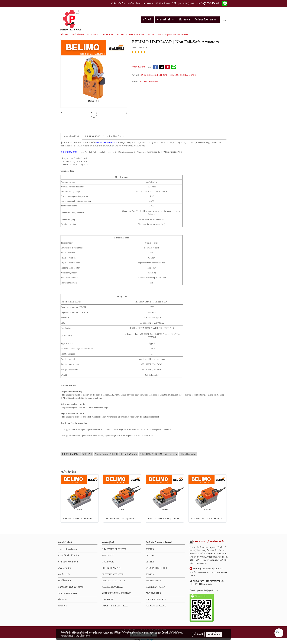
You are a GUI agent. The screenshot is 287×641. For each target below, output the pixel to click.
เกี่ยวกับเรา (184, 19)
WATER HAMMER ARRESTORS (116, 593)
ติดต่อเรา (62, 606)
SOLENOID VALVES (111, 568)
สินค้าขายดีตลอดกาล (68, 562)
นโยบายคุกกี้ (85, 635)
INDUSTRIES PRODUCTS (114, 549)
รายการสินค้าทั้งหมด (67, 549)
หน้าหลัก (147, 19)
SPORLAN (150, 574)
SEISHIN (150, 549)
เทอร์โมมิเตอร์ (64, 581)
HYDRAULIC (108, 562)
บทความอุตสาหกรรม (67, 593)
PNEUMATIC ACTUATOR (113, 581)
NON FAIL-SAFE (188, 75)
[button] (224, 19)
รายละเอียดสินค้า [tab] (71, 136)
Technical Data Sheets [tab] (113, 136)
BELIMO (174, 75)
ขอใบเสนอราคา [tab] (91, 136)
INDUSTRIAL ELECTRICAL (154, 75)
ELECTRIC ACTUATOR (113, 574)
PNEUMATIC (108, 555)
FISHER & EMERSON (156, 599)
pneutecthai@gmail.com (207, 590)
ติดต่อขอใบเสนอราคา (205, 19)
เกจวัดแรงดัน (64, 574)
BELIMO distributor (149, 82)
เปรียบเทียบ (139, 67)
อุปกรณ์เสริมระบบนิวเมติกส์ (71, 587)
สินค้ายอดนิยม (64, 568)
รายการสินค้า (164, 19)
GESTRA (150, 562)
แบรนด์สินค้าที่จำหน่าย (68, 555)
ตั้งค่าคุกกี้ (198, 634)
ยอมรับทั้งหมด (214, 634)
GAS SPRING (108, 599)
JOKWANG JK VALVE (156, 606)
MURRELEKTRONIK (155, 587)
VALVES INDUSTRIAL (112, 587)
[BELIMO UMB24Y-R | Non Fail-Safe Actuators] (94, 73)
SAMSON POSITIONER (156, 568)
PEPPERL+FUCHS (154, 581)
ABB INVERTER (153, 593)
